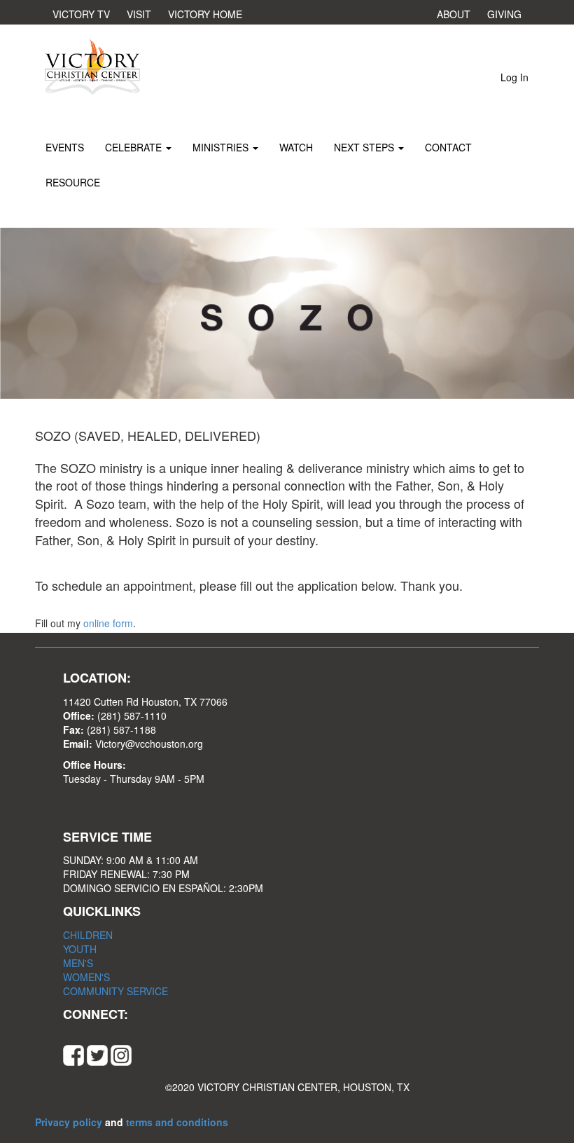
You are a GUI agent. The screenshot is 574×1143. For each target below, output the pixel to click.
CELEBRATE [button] (134, 147)
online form (108, 623)
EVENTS (65, 147)
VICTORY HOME (205, 14)
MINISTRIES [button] (221, 147)
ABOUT (453, 14)
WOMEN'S (86, 977)
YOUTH (80, 949)
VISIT (139, 14)
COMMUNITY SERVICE (115, 991)
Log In (514, 77)
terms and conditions (177, 1122)
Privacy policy (70, 1122)
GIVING (504, 14)
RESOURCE (73, 182)
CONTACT (448, 147)
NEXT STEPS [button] (365, 147)
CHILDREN (88, 935)
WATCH (296, 147)
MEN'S (78, 963)
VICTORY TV (81, 14)
